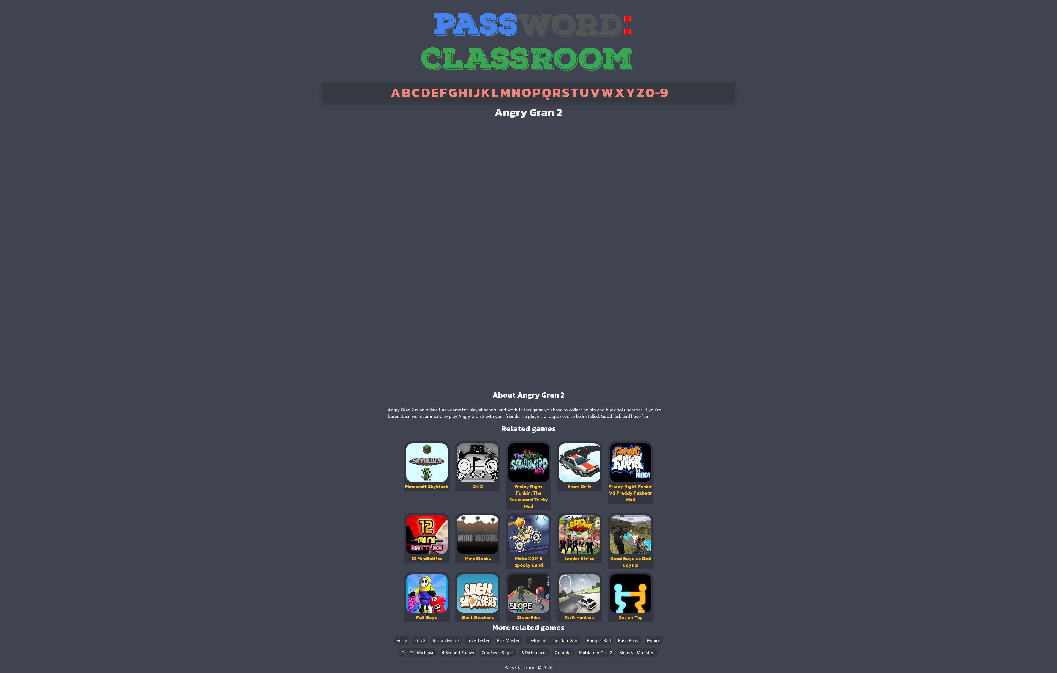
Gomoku (563, 652)
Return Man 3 (446, 640)
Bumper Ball (599, 640)
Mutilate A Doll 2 (595, 652)
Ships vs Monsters (637, 652)
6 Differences (534, 652)
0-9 (657, 92)
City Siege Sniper (497, 652)
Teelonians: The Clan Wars (553, 640)
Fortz (402, 640)
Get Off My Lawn (418, 652)
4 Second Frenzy (458, 652)
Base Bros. (628, 640)
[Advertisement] (345, 189)
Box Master (508, 640)
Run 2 (420, 640)
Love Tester (478, 640)
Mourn (653, 640)
